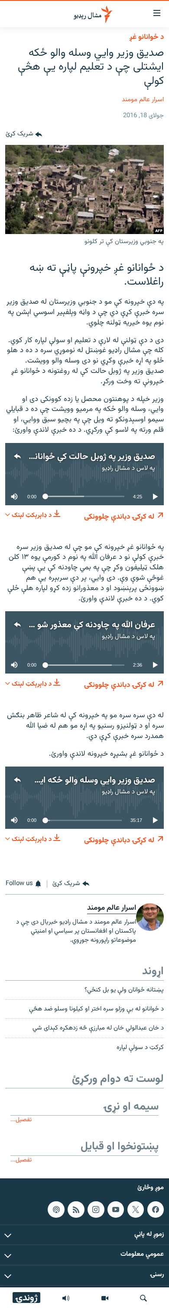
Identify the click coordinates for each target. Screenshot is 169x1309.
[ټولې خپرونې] (66, 1298)
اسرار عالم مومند (143, 100)
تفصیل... (21, 1120)
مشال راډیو (116, 468)
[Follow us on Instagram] (96, 1209)
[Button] (24, 134)
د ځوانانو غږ (147, 37)
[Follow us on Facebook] (155, 1209)
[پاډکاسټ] (56, 1209)
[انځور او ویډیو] (105, 1298)
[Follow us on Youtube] (115, 1209)
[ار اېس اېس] (76, 1209)
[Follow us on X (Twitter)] (135, 1209)
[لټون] (143, 1298)
